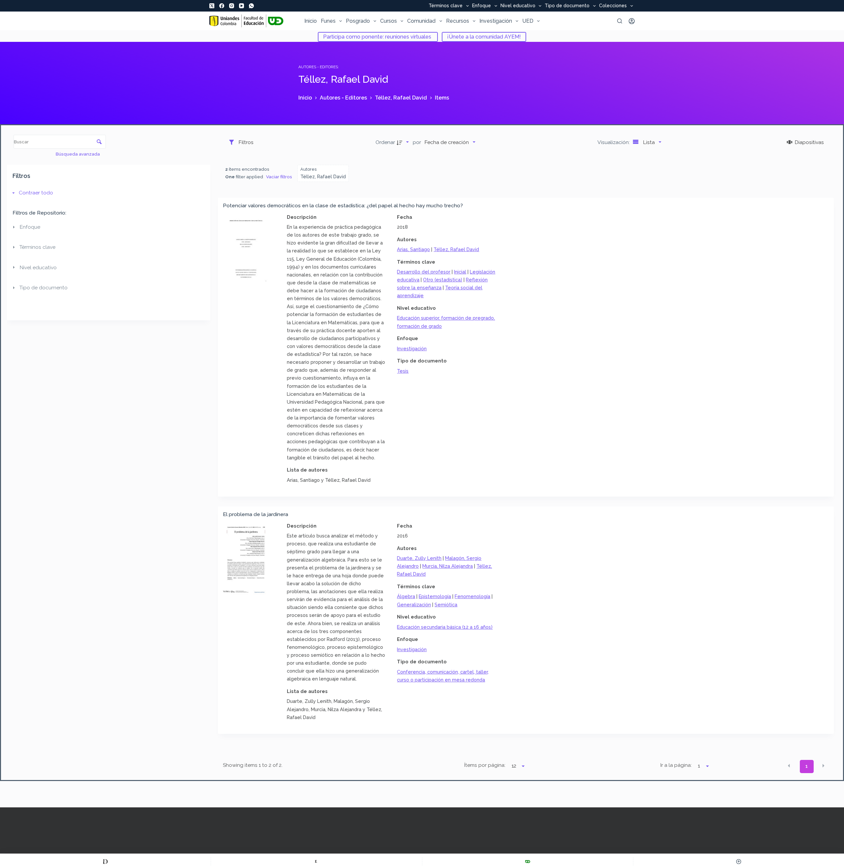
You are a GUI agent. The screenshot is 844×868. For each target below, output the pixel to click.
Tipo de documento (567, 6)
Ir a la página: (676, 765)
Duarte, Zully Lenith (419, 558)
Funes (328, 21)
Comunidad (421, 21)
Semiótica (446, 604)
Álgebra (406, 596)
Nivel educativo (517, 6)
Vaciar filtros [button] (279, 176)
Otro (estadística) (442, 279)
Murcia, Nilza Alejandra (447, 566)
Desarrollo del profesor (423, 272)
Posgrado (358, 21)
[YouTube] (241, 5)
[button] (789, 765)
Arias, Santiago (413, 249)
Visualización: (614, 142)
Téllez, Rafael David (456, 249)
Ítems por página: (484, 765)
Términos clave (446, 6)
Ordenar (385, 142)
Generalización (414, 604)
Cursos (388, 21)
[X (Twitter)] (211, 5)
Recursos (457, 21)
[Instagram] (231, 5)
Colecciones (613, 6)
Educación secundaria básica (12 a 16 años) (445, 627)
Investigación (495, 21)
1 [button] (806, 766)
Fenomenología (472, 596)
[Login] (632, 21)
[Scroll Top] (739, 861)
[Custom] (105, 861)
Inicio (310, 21)
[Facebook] (221, 5)
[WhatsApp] (251, 5)
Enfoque (481, 6)
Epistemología (435, 596)
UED (527, 21)
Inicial (460, 272)
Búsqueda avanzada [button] (78, 154)
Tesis (402, 371)
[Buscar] (619, 20)
